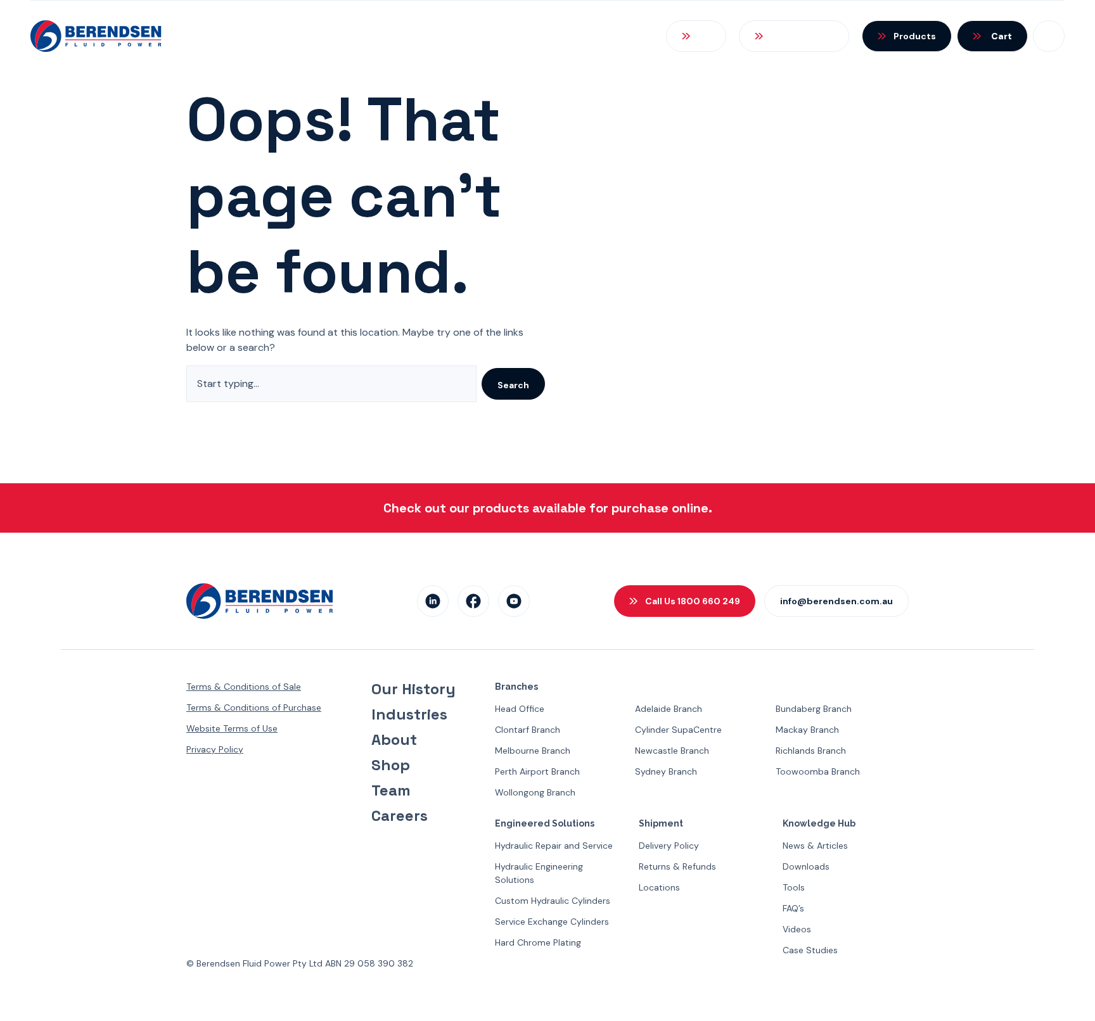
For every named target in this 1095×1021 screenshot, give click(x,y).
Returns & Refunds (677, 866)
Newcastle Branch (672, 750)
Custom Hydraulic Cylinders (552, 900)
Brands (402, 35)
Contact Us (603, 35)
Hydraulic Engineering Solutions (539, 873)
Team (391, 790)
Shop (390, 765)
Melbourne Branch (532, 750)
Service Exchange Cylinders (552, 921)
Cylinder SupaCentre (678, 729)
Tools (794, 887)
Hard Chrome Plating (538, 942)
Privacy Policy (214, 749)
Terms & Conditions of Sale (243, 686)
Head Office (519, 708)
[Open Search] (696, 36)
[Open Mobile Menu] (1049, 36)
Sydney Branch (666, 771)
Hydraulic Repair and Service (554, 845)
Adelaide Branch (668, 708)
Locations (659, 887)
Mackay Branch (807, 729)
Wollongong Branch (535, 792)
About (394, 740)
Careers (399, 816)
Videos (797, 929)
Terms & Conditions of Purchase (253, 707)
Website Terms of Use (232, 728)
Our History (413, 689)
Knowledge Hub (495, 35)
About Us (189, 35)
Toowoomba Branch (818, 771)
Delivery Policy (669, 845)
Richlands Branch (811, 750)
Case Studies (810, 950)
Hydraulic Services (298, 35)
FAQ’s (793, 908)
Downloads (806, 866)
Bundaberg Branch (814, 708)
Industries (409, 714)
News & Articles (815, 845)
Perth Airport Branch (537, 771)
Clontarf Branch (527, 729)
